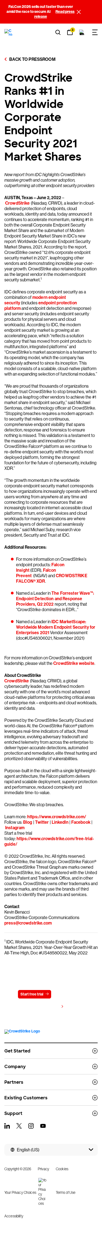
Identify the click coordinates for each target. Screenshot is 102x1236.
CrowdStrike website (73, 663)
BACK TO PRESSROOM (31, 59)
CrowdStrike (17, 203)
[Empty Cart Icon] (82, 32)
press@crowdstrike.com (28, 923)
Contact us (67, 994)
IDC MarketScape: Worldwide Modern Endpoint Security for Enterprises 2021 (55, 627)
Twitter (42, 822)
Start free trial (31, 994)
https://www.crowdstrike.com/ (56, 816)
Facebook (81, 822)
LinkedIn (60, 822)
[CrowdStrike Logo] (8, 32)
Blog (27, 822)
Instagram (14, 827)
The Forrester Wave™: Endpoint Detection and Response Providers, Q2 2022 (55, 599)
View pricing (48, 1007)
